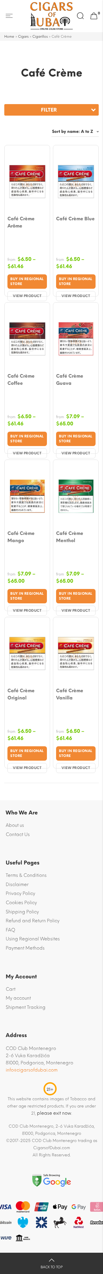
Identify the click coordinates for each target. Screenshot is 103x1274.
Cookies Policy (21, 902)
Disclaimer (17, 884)
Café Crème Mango (21, 537)
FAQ (10, 930)
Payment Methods (25, 948)
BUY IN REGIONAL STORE (27, 281)
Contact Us (18, 834)
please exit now (54, 1113)
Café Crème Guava (69, 379)
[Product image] (27, 181)
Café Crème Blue (75, 218)
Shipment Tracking (25, 1007)
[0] (93, 16)
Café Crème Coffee (21, 379)
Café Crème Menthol (69, 537)
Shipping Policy (22, 912)
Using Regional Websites (33, 939)
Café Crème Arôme (21, 222)
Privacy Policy (20, 893)
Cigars (23, 37)
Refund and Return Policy (33, 920)
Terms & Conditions (26, 875)
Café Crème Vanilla (69, 694)
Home (9, 37)
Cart (10, 989)
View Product (27, 296)
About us (15, 825)
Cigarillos (40, 37)
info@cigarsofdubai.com (32, 1070)
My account (18, 998)
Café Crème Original (21, 694)
